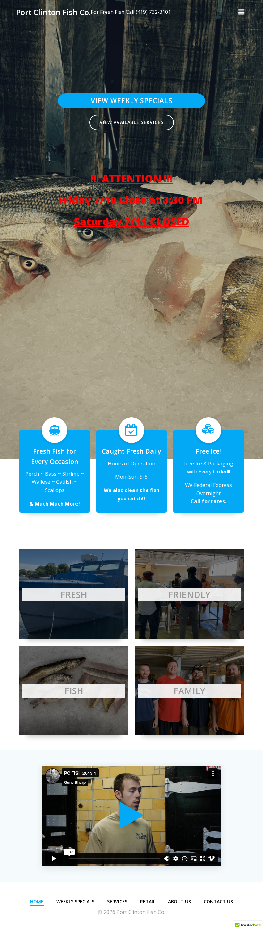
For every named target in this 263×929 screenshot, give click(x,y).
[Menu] (241, 12)
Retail (147, 902)
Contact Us (218, 902)
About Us (179, 902)
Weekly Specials (75, 902)
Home (37, 902)
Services (117, 902)
